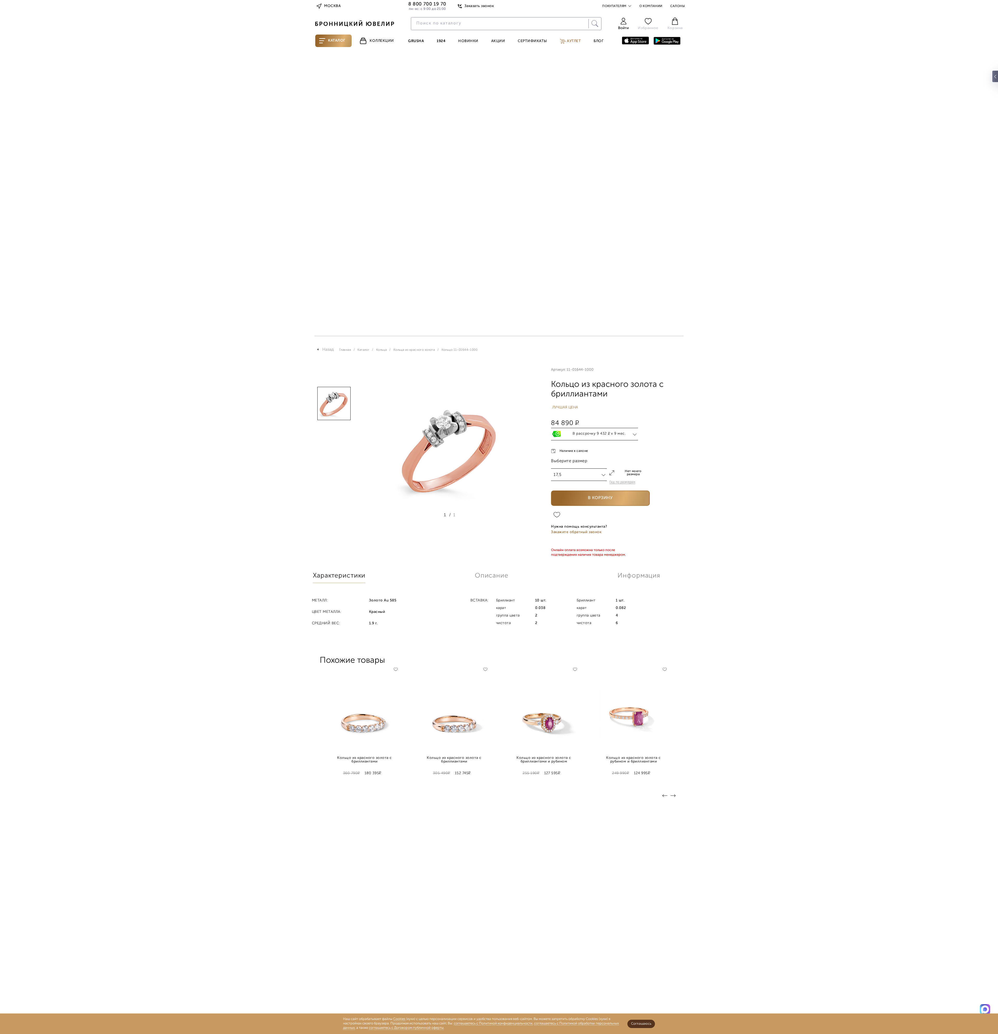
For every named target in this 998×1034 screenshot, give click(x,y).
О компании (650, 6)
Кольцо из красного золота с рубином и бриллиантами (633, 760)
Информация (639, 576)
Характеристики (339, 576)
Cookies (399, 1019)
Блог (598, 41)
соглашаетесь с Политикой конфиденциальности (493, 1023)
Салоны (677, 6)
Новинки (468, 41)
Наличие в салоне (574, 451)
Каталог (336, 41)
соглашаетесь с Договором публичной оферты (406, 1028)
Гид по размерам (622, 482)
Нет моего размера (633, 473)
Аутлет (573, 41)
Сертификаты (532, 41)
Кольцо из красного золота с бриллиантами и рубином (543, 760)
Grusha (416, 41)
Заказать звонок (479, 6)
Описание (491, 576)
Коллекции (382, 41)
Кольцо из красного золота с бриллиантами (364, 760)
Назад (328, 350)
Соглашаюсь (641, 1023)
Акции (498, 41)
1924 (441, 41)
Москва (332, 6)
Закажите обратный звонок (576, 532)
